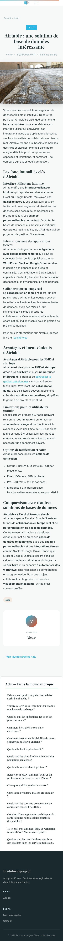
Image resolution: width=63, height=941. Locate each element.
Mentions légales (12, 915)
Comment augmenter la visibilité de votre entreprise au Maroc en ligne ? (31, 740)
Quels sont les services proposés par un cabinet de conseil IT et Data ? (29, 805)
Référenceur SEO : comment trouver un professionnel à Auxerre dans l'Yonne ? (29, 776)
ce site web (20, 337)
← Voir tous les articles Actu (19, 656)
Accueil (7, 18)
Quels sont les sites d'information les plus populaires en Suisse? (30, 758)
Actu (16, 18)
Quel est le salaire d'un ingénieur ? (27, 767)
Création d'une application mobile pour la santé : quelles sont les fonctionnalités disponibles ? (30, 818)
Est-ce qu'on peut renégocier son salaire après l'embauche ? (29, 696)
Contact (7, 920)
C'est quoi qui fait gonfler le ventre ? (27, 785)
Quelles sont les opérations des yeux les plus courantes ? (29, 718)
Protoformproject (17, 871)
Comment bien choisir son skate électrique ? (25, 729)
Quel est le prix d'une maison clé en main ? (30, 794)
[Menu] (36, 3)
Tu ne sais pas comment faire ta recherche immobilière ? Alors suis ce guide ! (31, 830)
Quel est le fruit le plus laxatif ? (25, 749)
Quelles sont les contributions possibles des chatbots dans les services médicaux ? (30, 841)
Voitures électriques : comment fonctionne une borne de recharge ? (31, 707)
